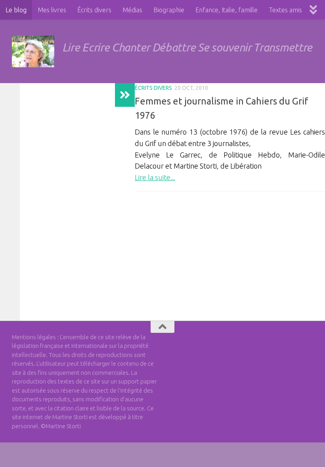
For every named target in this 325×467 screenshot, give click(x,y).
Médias (132, 9)
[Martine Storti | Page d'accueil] (33, 51)
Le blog (16, 9)
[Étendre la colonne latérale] (125, 95)
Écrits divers (94, 9)
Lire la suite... (155, 177)
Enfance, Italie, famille (226, 9)
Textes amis (285, 9)
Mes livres (52, 9)
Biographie (168, 9)
